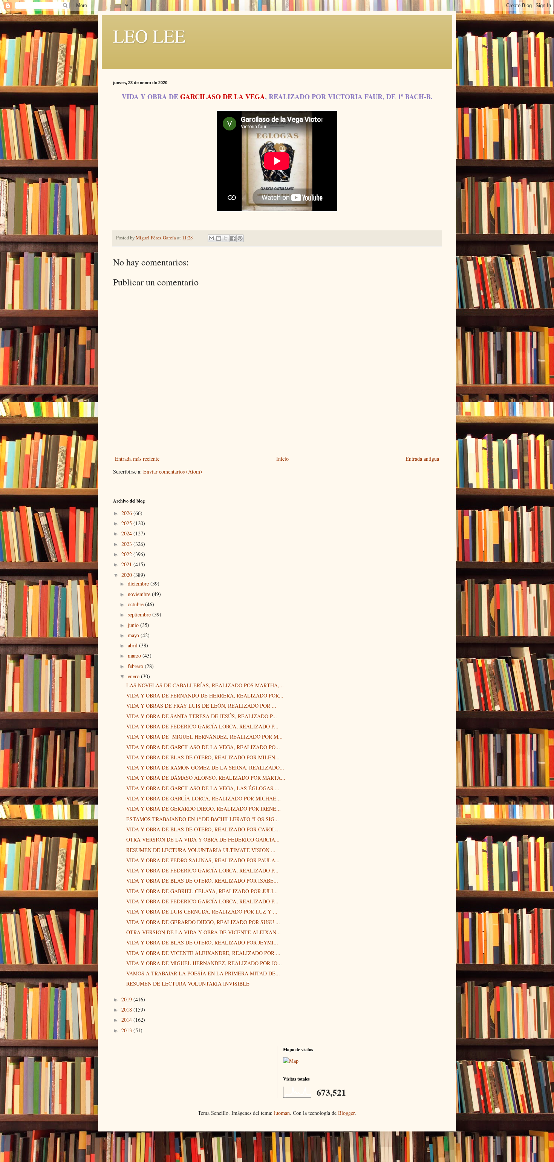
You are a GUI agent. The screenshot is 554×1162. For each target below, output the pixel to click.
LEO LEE (149, 35)
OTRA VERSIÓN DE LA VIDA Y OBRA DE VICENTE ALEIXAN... (203, 932)
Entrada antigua (422, 458)
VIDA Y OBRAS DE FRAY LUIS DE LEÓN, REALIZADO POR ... (201, 705)
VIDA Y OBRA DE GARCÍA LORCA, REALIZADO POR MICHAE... (203, 798)
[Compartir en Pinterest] (240, 238)
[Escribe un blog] (218, 238)
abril (133, 645)
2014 (127, 1019)
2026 (127, 513)
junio (134, 625)
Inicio (282, 458)
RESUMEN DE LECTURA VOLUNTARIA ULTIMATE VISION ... (200, 850)
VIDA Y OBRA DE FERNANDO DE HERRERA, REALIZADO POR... (204, 695)
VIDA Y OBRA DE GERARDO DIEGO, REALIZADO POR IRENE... (203, 808)
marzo (135, 655)
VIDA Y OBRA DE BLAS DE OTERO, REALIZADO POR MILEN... (203, 757)
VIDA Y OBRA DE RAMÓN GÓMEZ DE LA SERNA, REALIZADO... (205, 767)
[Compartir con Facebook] (233, 238)
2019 (127, 999)
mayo (134, 635)
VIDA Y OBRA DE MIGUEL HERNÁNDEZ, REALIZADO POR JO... (204, 963)
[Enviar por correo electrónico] (211, 238)
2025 (127, 523)
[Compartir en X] (226, 238)
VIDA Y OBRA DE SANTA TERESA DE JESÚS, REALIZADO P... (201, 716)
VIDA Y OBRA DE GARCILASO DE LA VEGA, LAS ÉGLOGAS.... (202, 788)
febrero (136, 666)
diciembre (139, 583)
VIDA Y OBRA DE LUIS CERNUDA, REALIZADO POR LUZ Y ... (201, 911)
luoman (282, 1112)
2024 (127, 533)
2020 (127, 574)
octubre (136, 604)
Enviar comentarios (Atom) (172, 471)
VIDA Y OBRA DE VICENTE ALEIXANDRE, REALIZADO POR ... (203, 953)
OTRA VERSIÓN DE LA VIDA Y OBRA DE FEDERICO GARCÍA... (203, 839)
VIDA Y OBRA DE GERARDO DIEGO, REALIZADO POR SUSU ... (203, 922)
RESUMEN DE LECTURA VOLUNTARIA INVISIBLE (187, 983)
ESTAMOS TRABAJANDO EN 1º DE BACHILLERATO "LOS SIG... (202, 819)
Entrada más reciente (137, 458)
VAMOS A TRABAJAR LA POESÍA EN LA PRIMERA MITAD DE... (203, 973)
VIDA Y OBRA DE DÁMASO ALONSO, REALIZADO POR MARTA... (205, 777)
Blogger (346, 1112)
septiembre (140, 614)
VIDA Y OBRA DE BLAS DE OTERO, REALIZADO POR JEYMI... (202, 942)
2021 (127, 564)
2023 (127, 543)
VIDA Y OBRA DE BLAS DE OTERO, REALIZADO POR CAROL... (203, 829)
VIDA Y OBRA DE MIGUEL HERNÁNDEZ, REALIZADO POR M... (204, 736)
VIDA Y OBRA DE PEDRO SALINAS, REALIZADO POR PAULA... (203, 860)
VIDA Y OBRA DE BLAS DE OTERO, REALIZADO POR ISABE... (202, 880)
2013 (127, 1030)
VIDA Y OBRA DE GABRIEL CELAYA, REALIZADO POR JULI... (202, 891)
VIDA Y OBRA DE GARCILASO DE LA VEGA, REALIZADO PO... (203, 747)
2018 (127, 1009)
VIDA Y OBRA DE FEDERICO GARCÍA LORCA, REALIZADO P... (202, 726)
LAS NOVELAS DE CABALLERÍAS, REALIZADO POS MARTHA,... (205, 685)
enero (134, 676)
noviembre (140, 594)
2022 (127, 554)
